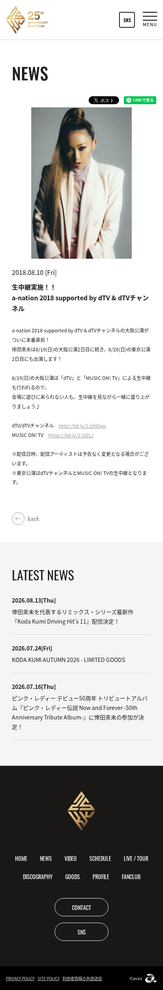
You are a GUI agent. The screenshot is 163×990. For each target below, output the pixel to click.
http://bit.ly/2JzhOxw (82, 425)
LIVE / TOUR (136, 858)
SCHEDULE (100, 858)
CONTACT (81, 907)
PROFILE (101, 876)
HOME (21, 858)
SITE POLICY (48, 978)
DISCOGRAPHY (38, 876)
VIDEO (70, 858)
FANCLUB (131, 876)
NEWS (46, 858)
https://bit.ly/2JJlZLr (71, 435)
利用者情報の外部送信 (82, 978)
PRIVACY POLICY (20, 978)
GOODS (72, 876)
